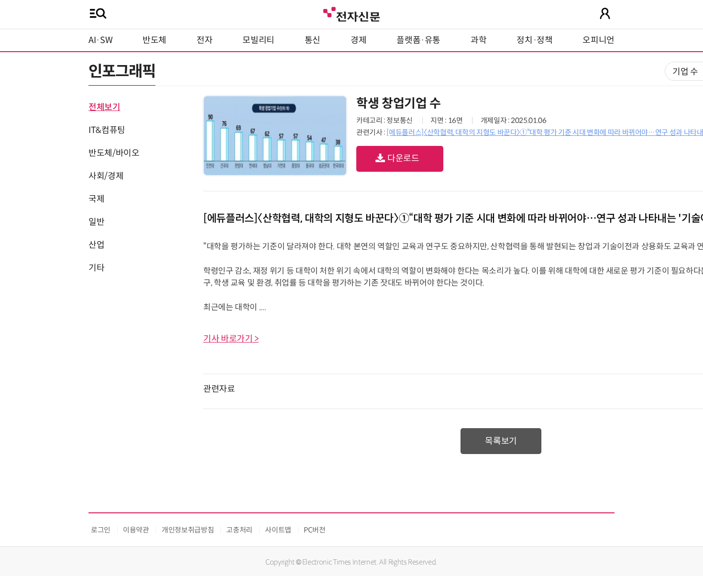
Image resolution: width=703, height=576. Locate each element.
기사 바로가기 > (231, 338)
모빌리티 (258, 40)
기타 (96, 268)
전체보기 (104, 107)
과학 (478, 40)
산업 (96, 245)
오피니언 (598, 40)
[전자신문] (351, 13)
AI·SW (100, 40)
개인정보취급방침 (188, 529)
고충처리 (239, 529)
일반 (96, 222)
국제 (96, 199)
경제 (358, 40)
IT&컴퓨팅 (106, 130)
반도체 (154, 40)
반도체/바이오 (113, 153)
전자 (204, 40)
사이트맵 (278, 529)
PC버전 (315, 529)
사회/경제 (105, 176)
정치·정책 (534, 40)
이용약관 (136, 529)
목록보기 (501, 441)
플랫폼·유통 (418, 40)
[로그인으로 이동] (605, 13)
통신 (312, 40)
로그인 (100, 529)
